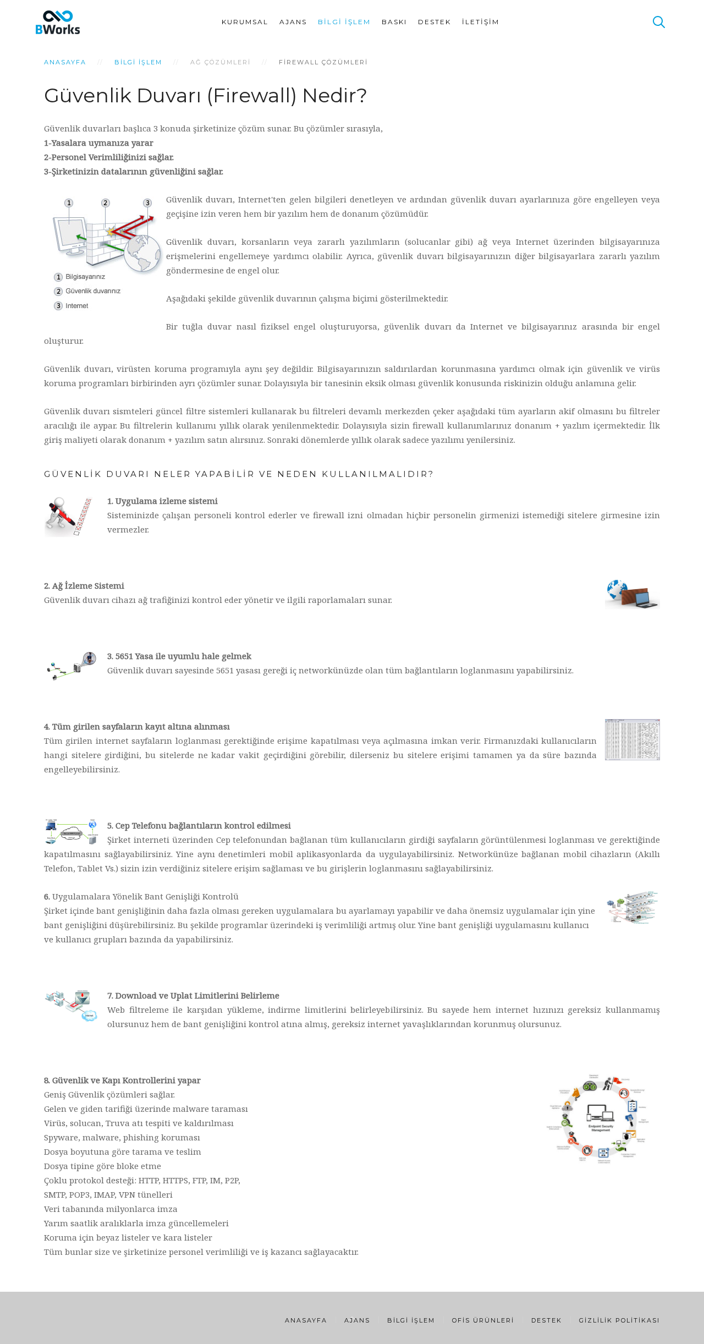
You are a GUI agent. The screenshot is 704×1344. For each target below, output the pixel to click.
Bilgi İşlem (344, 22)
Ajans (293, 22)
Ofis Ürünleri (483, 1320)
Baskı (394, 22)
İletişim (480, 22)
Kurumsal (245, 22)
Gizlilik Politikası (619, 1320)
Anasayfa (65, 62)
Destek (434, 22)
